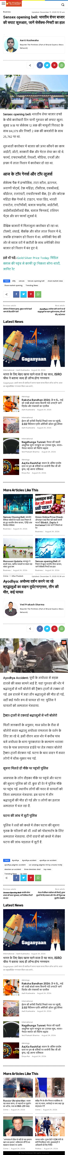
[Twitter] (47, 65)
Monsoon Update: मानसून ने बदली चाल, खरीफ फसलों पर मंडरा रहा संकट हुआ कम (17, 564)
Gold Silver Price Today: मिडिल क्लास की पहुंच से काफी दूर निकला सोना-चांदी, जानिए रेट (31, 264)
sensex (22, 281)
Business (7, 12)
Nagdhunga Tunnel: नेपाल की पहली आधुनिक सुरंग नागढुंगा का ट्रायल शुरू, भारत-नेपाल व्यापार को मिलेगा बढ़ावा (42, 445)
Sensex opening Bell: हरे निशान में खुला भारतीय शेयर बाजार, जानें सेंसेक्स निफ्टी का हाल (48, 564)
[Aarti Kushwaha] (11, 45)
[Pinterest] (54, 65)
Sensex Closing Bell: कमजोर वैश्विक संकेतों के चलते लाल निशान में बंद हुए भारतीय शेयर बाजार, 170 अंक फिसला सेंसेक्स (17, 521)
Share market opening (13, 285)
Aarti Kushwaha (29, 40)
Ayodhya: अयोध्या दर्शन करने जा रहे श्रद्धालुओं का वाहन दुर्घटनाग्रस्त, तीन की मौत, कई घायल (51, 311)
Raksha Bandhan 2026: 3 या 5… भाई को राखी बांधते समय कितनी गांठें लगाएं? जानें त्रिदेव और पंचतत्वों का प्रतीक (42, 403)
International (8, 370)
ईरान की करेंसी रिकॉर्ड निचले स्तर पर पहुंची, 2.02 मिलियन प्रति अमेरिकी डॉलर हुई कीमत (42, 422)
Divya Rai (26, 473)
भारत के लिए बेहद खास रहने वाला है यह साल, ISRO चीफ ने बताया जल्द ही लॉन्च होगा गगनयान (32, 376)
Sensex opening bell (36, 281)
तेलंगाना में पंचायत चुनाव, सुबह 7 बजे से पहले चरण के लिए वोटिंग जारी (17, 310)
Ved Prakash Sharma (30, 452)
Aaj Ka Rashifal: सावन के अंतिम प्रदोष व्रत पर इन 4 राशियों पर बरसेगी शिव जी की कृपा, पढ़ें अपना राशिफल (41, 466)
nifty (13, 281)
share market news (55, 281)
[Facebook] (40, 65)
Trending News (32, 285)
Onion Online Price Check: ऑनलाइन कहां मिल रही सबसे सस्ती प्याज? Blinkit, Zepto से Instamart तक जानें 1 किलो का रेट (49, 522)
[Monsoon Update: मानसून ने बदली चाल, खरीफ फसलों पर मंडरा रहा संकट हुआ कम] (18, 548)
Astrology (26, 397)
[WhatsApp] (62, 65)
